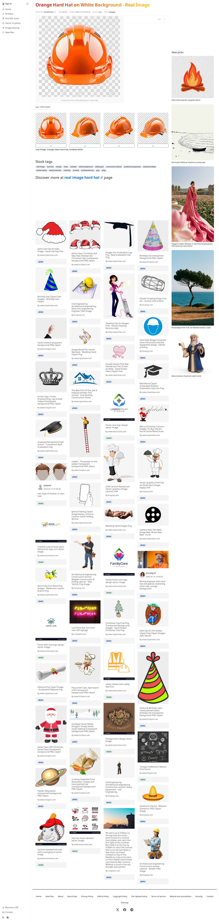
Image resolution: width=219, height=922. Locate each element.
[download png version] (51, 146)
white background (86, 167)
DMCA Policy (103, 896)
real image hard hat (81, 177)
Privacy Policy (87, 896)
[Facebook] (124, 910)
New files (49, 896)
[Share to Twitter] (108, 94)
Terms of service (158, 896)
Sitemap (124, 902)
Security (199, 896)
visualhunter (49, 12)
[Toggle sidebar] (27, 4)
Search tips (72, 896)
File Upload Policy (139, 896)
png (97, 170)
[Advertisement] (102, 200)
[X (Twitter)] (3, 917)
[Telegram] (8, 917)
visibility (67, 170)
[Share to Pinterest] (117, 94)
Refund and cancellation (180, 896)
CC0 (100, 12)
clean (66, 167)
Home (38, 896)
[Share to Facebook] (113, 94)
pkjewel (47, 485)
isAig (104, 170)
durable (76, 170)
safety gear (99, 167)
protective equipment (132, 167)
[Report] (164, 19)
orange (58, 167)
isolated (73, 167)
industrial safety (149, 167)
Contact (112, 12)
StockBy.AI (151, 573)
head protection (55, 170)
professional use (87, 170)
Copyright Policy (120, 896)
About (60, 896)
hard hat (50, 167)
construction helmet (114, 167)
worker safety (41, 170)
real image (40, 167)
